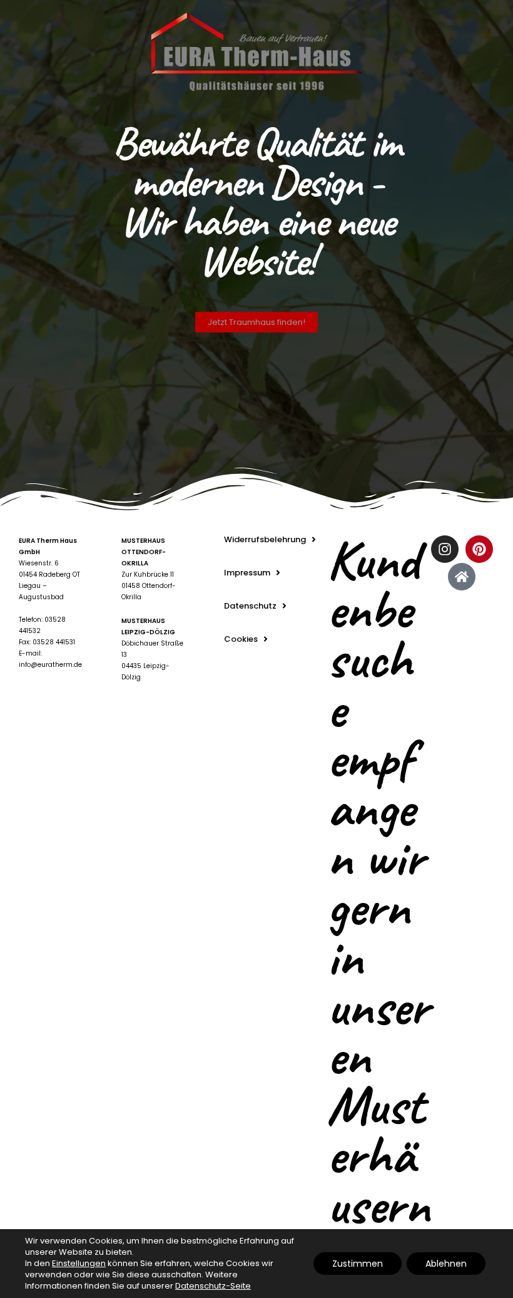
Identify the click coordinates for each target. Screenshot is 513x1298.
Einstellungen (79, 1263)
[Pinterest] (479, 549)
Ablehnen (446, 1263)
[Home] (461, 576)
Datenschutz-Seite (213, 1286)
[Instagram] (445, 549)
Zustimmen (357, 1263)
